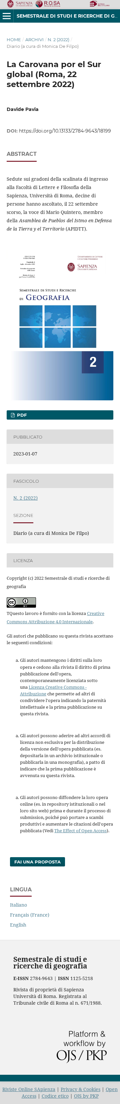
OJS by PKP (86, 1096)
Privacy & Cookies (80, 1089)
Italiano (18, 905)
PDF (21, 415)
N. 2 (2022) (58, 39)
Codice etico (55, 1096)
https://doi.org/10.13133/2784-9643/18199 (65, 131)
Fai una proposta (37, 861)
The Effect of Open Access (80, 831)
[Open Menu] (6, 16)
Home (14, 39)
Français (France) (29, 915)
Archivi (34, 39)
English (18, 925)
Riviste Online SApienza (28, 1089)
